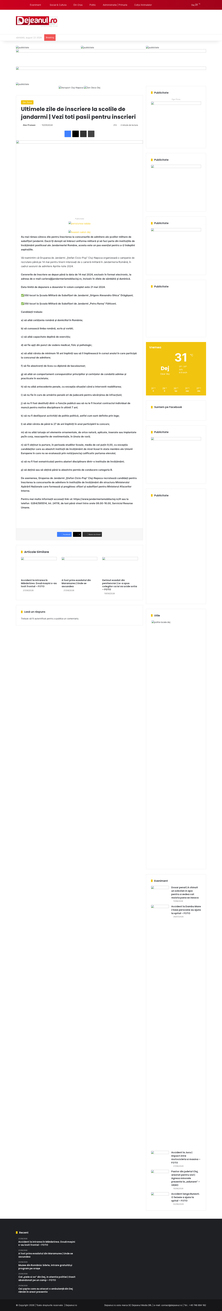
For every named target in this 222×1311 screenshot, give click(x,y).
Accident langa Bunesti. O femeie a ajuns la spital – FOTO (185, 1197)
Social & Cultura (57, 4)
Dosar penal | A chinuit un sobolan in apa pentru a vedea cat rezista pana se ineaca (185, 892)
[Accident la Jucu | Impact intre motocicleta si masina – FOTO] (160, 1157)
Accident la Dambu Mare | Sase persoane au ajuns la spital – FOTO (186, 910)
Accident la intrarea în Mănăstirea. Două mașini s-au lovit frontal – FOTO (39, 583)
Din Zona (27, 102)
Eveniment (35, 4)
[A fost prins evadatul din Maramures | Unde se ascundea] (79, 567)
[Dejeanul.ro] (37, 22)
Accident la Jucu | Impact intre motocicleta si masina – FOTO (185, 1157)
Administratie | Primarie (114, 4)
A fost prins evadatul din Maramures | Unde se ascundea (76, 583)
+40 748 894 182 (197, 1305)
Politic (92, 4)
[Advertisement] (143, 20)
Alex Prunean (29, 125)
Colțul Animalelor (143, 4)
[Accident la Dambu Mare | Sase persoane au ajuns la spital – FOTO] (160, 1027)
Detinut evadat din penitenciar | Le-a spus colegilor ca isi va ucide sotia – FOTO (119, 585)
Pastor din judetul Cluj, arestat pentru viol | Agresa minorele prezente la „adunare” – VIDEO (185, 1178)
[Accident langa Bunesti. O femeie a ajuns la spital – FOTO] (160, 1198)
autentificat (40, 618)
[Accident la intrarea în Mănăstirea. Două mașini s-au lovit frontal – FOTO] (39, 567)
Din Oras (78, 4)
